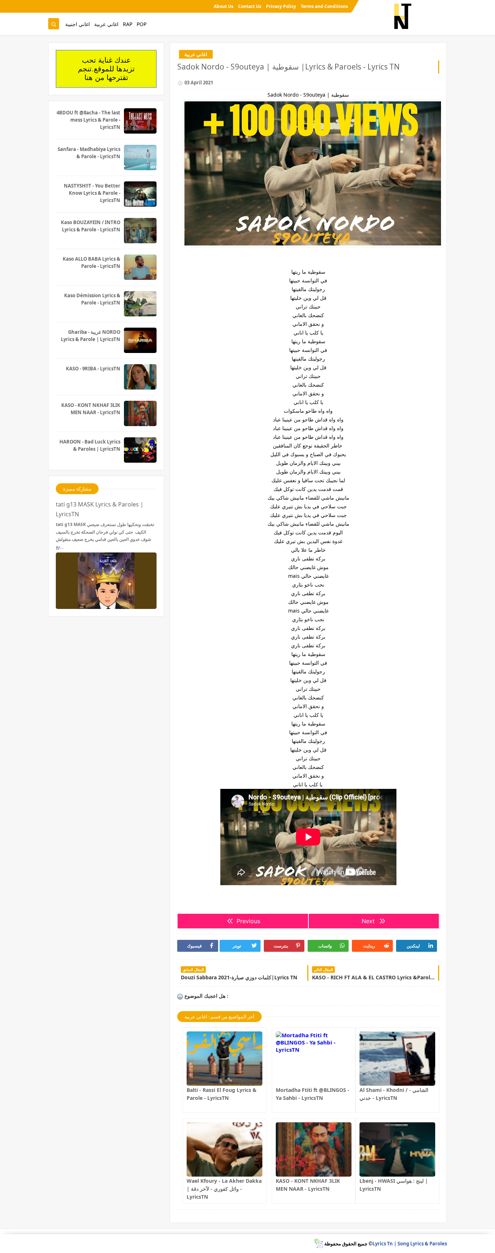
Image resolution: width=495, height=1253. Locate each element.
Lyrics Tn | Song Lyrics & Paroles (410, 1243)
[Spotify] (53, 6)
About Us (223, 6)
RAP (127, 24)
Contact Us (249, 6)
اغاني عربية (106, 24)
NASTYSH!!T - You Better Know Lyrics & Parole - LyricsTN (92, 192)
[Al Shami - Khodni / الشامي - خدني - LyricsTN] (397, 1058)
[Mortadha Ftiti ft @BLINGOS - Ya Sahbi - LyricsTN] (314, 1058)
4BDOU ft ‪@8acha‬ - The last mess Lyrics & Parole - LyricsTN (88, 119)
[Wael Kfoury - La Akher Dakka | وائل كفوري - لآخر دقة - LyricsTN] (224, 1149)
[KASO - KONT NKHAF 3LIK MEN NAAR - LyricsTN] (314, 1149)
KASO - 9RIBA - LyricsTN (93, 368)
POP (141, 24)
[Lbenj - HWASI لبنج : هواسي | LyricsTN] (397, 1149)
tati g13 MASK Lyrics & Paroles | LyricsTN (99, 509)
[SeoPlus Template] (318, 1243)
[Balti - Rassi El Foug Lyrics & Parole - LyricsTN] (224, 1058)
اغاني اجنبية (77, 24)
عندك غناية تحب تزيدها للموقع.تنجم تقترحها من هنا (106, 68)
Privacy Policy (281, 6)
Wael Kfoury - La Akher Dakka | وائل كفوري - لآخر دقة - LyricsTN (224, 1188)
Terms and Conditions (324, 6)
